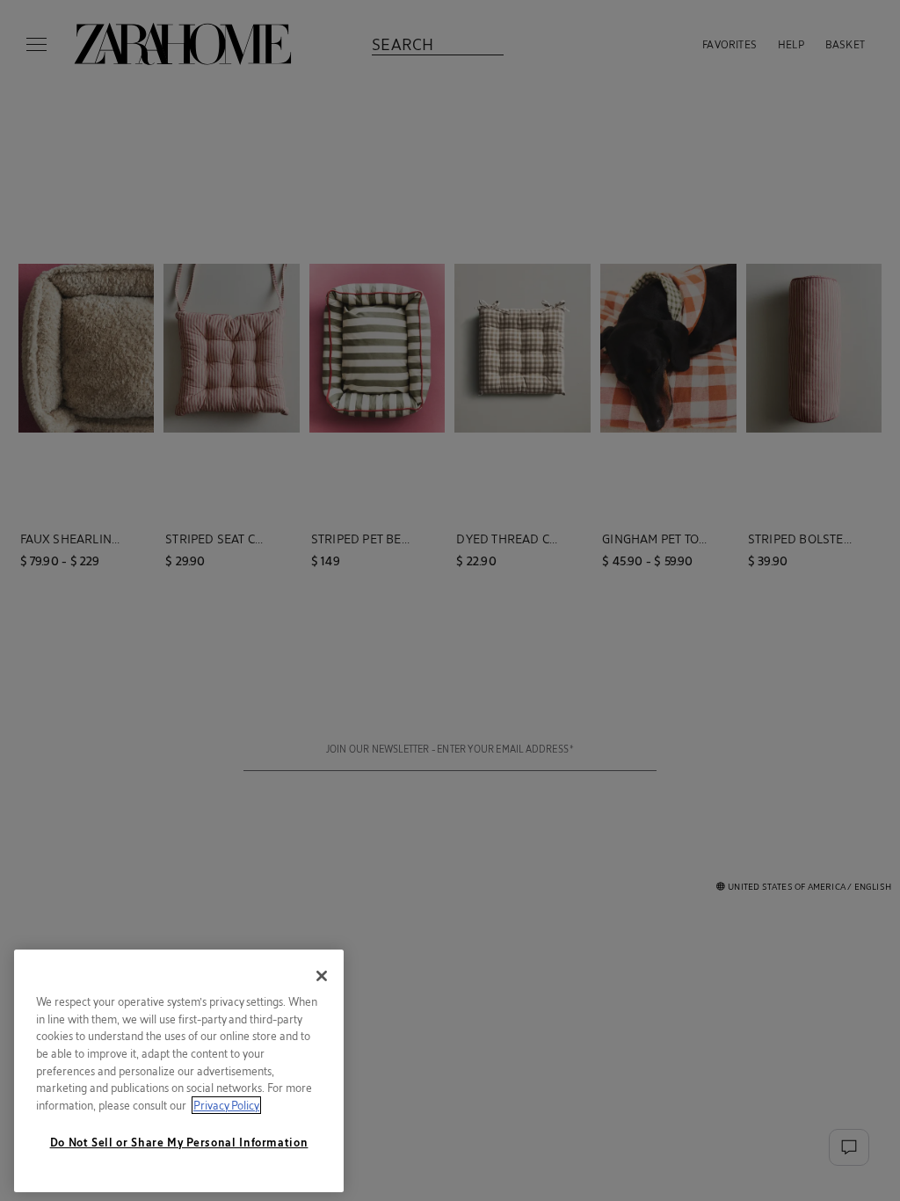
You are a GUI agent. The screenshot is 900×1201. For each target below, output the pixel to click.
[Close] (321, 976)
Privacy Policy (226, 1105)
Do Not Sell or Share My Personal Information (179, 1142)
